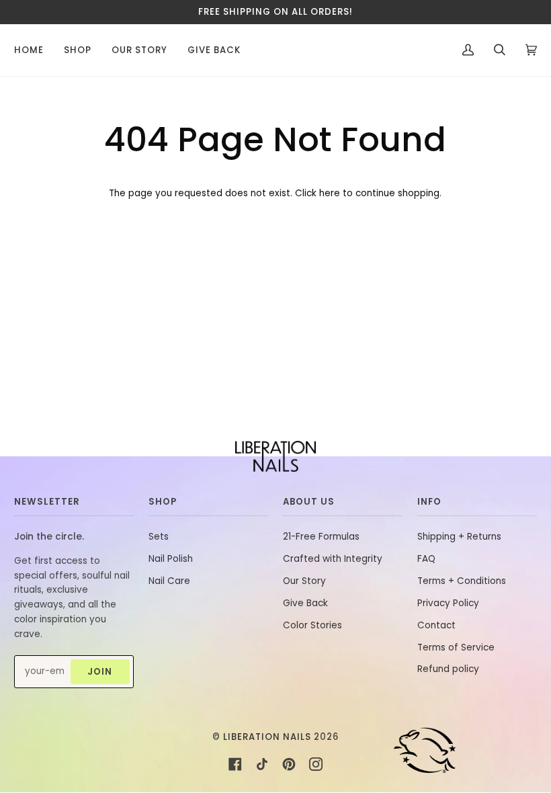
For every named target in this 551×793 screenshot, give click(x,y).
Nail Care (169, 581)
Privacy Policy (448, 603)
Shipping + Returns (459, 536)
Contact (436, 625)
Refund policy (448, 669)
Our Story (304, 581)
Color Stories (312, 625)
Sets (159, 536)
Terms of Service (456, 647)
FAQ (426, 558)
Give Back (305, 603)
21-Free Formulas (321, 536)
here (329, 193)
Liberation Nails (267, 737)
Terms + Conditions (461, 581)
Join (99, 671)
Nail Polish (171, 558)
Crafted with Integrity (332, 558)
